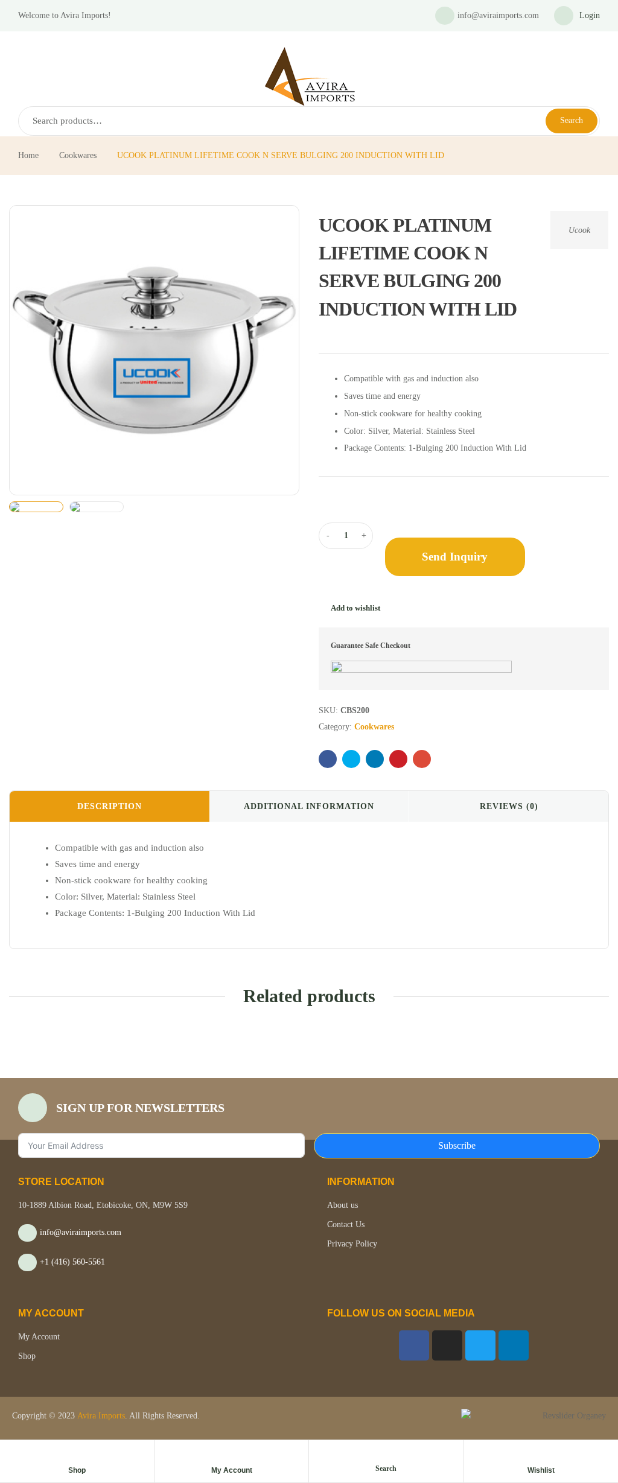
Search (571, 120)
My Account (231, 1470)
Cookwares (78, 155)
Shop (77, 1470)
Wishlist (541, 1470)
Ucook (579, 230)
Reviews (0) (509, 806)
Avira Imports (100, 1415)
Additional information (309, 806)
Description (109, 806)
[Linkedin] (514, 1345)
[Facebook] (414, 1345)
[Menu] (23, 39)
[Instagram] (447, 1345)
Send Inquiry (455, 556)
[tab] (109, 806)
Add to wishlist (355, 607)
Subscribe (457, 1145)
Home (28, 155)
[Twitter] (480, 1345)
